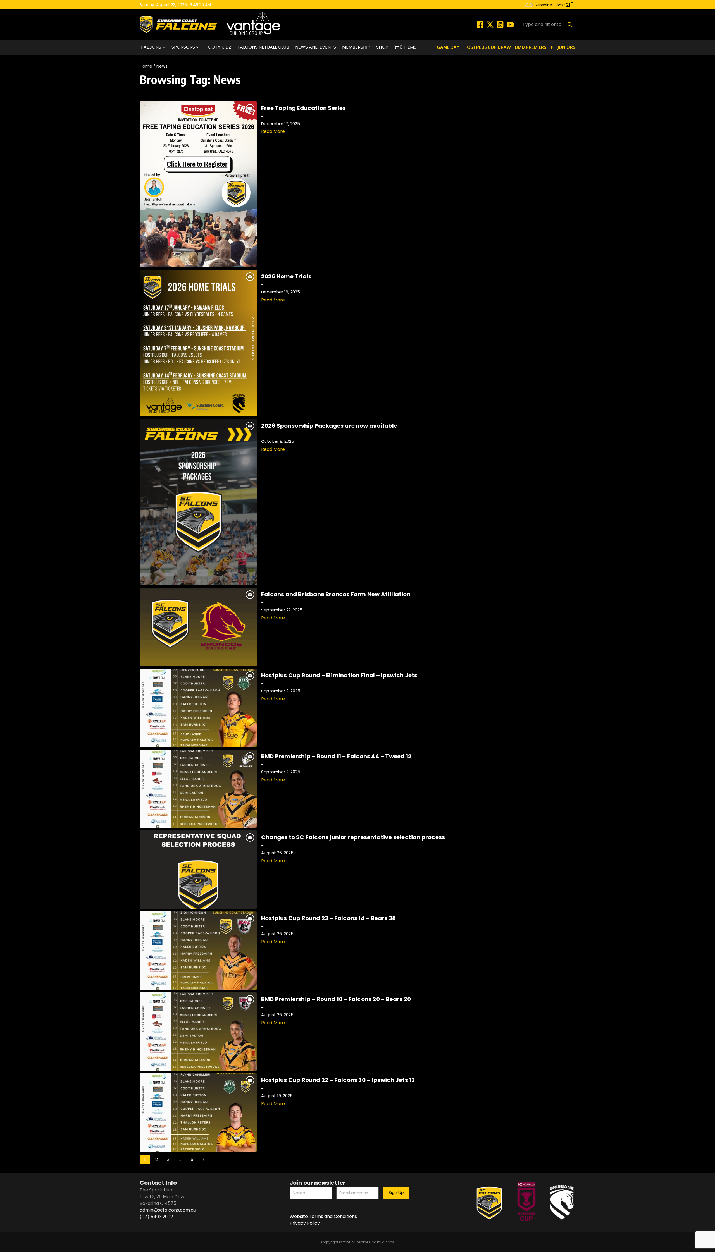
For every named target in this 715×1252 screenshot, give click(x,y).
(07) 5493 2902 (156, 1216)
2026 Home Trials (286, 276)
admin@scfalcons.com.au (168, 1210)
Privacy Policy (305, 1223)
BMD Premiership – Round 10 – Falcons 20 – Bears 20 (336, 999)
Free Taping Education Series (303, 108)
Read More (273, 131)
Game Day (448, 47)
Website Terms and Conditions (323, 1216)
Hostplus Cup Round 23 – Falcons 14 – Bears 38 (328, 918)
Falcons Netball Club (263, 47)
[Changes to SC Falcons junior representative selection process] (198, 869)
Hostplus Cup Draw (487, 47)
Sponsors (183, 47)
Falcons (151, 47)
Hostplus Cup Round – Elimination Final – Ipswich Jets (339, 675)
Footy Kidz (218, 47)
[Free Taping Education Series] (198, 184)
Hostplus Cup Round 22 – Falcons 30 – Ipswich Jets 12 (338, 1080)
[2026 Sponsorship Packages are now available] (198, 502)
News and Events (315, 47)
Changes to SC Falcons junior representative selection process (353, 837)
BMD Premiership (534, 47)
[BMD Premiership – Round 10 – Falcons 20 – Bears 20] (198, 1031)
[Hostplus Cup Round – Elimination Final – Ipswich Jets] (198, 708)
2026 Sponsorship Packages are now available (329, 426)
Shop (382, 47)
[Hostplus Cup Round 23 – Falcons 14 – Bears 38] (198, 950)
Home (146, 66)
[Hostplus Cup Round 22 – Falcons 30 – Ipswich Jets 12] (198, 1112)
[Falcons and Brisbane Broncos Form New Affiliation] (198, 627)
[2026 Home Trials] (198, 343)
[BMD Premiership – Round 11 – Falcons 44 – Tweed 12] (198, 789)
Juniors (566, 47)
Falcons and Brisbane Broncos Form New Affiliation (336, 594)
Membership (356, 47)
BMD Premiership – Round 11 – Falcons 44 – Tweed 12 (336, 756)
